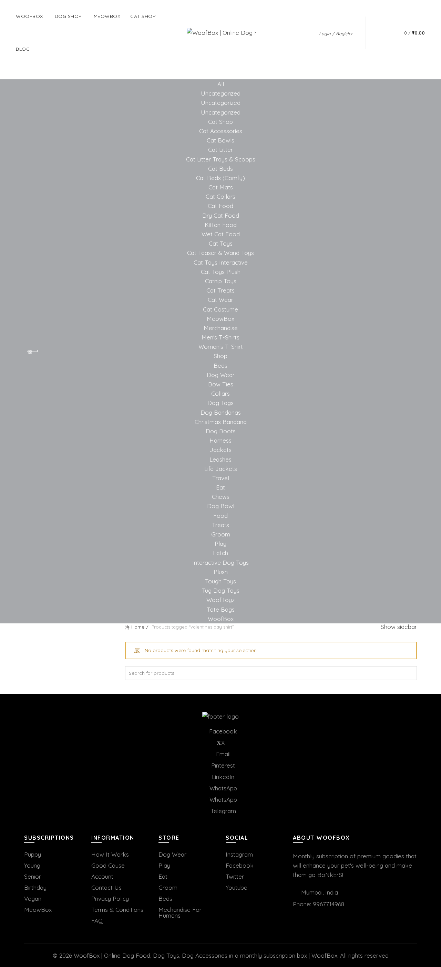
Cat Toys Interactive (221, 262)
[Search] (381, 33)
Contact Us (106, 887)
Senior (32, 876)
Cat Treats (220, 290)
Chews (220, 496)
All (220, 84)
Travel (220, 478)
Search (410, 673)
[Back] (32, 352)
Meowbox (107, 16)
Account (102, 876)
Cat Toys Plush (220, 271)
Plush (221, 571)
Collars (220, 393)
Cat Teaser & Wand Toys (220, 252)
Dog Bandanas (221, 412)
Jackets (221, 449)
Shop (220, 355)
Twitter (235, 876)
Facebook (240, 865)
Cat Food (220, 205)
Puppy (32, 854)
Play (220, 543)
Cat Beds (220, 168)
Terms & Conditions (117, 909)
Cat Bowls (220, 140)
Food (220, 515)
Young (32, 865)
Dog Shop (68, 16)
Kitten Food (221, 224)
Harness (220, 440)
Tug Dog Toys (220, 590)
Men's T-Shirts (220, 337)
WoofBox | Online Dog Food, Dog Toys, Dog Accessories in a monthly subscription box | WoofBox (205, 955)
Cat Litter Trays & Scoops (220, 159)
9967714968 (328, 904)
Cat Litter (220, 149)
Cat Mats (220, 187)
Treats (220, 525)
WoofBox (29, 16)
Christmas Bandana (221, 421)
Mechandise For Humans (180, 912)
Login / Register (336, 33)
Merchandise (221, 328)
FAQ (97, 920)
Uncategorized (220, 93)
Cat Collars (220, 196)
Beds (220, 365)
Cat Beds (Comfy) (220, 177)
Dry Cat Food (220, 215)
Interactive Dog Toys (220, 562)
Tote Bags (221, 609)
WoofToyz (220, 599)
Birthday (35, 887)
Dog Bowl (220, 506)
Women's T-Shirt (220, 346)
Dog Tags (220, 402)
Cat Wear (220, 299)
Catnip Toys (220, 281)
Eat (220, 487)
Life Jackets (220, 468)
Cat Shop (143, 16)
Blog (23, 49)
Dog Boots (221, 431)
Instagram (239, 854)
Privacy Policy (110, 898)
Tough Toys (220, 581)
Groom (220, 534)
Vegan (32, 898)
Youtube (236, 887)
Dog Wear (221, 374)
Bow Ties (220, 384)
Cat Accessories (220, 131)
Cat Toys (221, 243)
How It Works (110, 854)
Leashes (220, 459)
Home (137, 627)
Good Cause (108, 865)
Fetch (220, 552)
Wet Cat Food (221, 234)
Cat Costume (220, 309)
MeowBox (220, 318)
